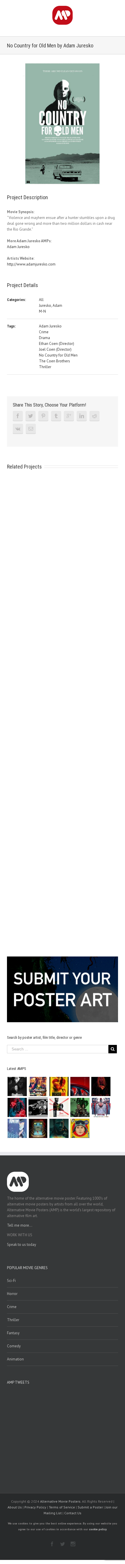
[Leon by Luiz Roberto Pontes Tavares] (59, 1107)
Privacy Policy (35, 1507)
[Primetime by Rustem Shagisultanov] (17, 1128)
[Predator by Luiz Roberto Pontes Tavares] (80, 1107)
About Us (15, 1507)
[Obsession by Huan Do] (80, 1086)
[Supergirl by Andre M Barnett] (101, 1086)
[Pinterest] (43, 416)
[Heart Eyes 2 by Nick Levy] (17, 1107)
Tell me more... (19, 1225)
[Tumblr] (56, 416)
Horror (12, 1293)
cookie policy (97, 1529)
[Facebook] (18, 416)
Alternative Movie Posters (60, 1501)
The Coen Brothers (54, 361)
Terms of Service (62, 1507)
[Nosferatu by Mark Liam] (17, 1086)
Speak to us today (21, 1244)
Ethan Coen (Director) (56, 343)
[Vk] (18, 429)
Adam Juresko (18, 246)
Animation (15, 1359)
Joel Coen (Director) (55, 349)
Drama (44, 337)
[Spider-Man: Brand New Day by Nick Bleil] (101, 1107)
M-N (42, 311)
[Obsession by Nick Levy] (59, 1086)
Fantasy (13, 1332)
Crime (44, 331)
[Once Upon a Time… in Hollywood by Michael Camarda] (38, 1086)
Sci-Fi (11, 1280)
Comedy (14, 1346)
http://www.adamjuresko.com (31, 264)
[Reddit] (94, 416)
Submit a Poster (90, 1507)
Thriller (45, 366)
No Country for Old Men (58, 355)
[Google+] (69, 416)
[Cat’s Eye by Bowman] (38, 1128)
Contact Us (72, 1513)
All (41, 299)
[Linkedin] (82, 416)
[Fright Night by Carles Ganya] (38, 1107)
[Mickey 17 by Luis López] (80, 1128)
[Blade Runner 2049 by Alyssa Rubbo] (59, 1128)
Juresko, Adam (50, 305)
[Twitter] (30, 416)
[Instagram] (73, 1544)
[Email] (31, 429)
